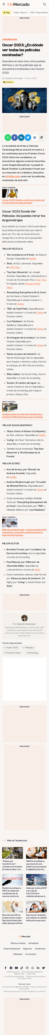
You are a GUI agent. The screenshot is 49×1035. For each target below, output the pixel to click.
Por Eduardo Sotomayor (12, 78)
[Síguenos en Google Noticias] (34, 137)
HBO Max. (15, 267)
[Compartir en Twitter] (28, 137)
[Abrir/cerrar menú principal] (4, 4)
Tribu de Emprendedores (32, 972)
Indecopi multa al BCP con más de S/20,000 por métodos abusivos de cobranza (36, 892)
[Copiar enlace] (41, 137)
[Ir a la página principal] (18, 4)
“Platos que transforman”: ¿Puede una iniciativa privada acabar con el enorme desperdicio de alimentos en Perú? (12, 865)
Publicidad (31, 974)
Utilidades (17, 954)
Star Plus (41, 279)
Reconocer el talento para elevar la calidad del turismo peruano (36, 918)
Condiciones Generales (14, 976)
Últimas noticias (18, 943)
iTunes (20, 303)
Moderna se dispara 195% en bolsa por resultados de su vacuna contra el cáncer (11, 892)
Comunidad (30, 954)
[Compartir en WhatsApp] (8, 137)
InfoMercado (13, 176)
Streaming (33, 653)
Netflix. (32, 258)
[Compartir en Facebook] (14, 137)
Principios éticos (25, 978)
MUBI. (37, 569)
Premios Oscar (13, 653)
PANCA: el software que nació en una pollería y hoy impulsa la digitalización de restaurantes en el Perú (36, 865)
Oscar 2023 (12, 647)
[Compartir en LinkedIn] (21, 137)
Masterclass (19, 974)
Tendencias (9, 39)
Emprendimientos (12, 948)
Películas (29, 647)
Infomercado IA (13, 972)
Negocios (27, 948)
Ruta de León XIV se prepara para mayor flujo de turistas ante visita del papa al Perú (12, 919)
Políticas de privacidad (35, 976)
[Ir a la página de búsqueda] (44, 4)
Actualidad (33, 943)
